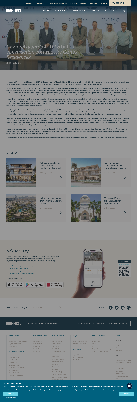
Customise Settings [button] (10, 397)
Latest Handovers (60, 10)
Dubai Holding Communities (58, 3)
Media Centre (41, 3)
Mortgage (83, 3)
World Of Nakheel (110, 10)
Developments (95, 10)
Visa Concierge (73, 3)
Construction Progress (78, 10)
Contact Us (103, 3)
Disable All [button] (11, 394)
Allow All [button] (126, 394)
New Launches (47, 10)
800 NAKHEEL (121, 3)
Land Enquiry (94, 3)
